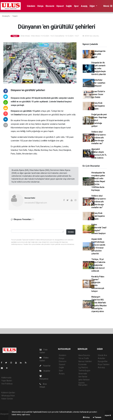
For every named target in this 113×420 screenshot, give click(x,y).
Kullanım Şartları (8, 392)
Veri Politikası (7, 384)
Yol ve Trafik (83, 358)
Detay (87, 417)
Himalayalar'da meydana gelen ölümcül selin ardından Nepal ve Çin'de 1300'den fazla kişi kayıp (98, 181)
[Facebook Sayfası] (2, 363)
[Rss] (27, 363)
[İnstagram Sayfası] (12, 363)
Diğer (92, 6)
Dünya (40, 6)
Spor (76, 6)
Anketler (101, 358)
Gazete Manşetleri (82, 384)
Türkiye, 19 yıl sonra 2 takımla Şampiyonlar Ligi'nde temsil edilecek (98, 265)
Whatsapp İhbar (8, 396)
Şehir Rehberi (84, 380)
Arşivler (46, 371)
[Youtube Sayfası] (17, 363)
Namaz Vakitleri (85, 361)
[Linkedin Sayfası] (22, 363)
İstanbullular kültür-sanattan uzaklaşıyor (98, 83)
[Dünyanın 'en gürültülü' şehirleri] (39, 63)
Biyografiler (103, 361)
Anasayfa (6, 16)
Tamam (98, 417)
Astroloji (101, 367)
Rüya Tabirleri (103, 364)
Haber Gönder (7, 399)
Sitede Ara (102, 355)
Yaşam (15, 16)
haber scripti (5, 417)
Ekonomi (50, 6)
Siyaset (60, 6)
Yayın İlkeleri (6, 381)
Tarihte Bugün (84, 370)
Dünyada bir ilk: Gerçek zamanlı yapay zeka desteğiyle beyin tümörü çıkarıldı (98, 68)
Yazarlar (46, 366)
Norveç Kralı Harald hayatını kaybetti (98, 106)
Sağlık (69, 6)
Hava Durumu (84, 355)
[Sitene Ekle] (8, 368)
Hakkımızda (6, 377)
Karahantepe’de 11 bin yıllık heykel (98, 54)
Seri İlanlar (82, 377)
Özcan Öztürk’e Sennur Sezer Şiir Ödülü (98, 94)
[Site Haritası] (3, 368)
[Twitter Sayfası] (7, 363)
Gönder (71, 232)
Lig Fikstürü (83, 367)
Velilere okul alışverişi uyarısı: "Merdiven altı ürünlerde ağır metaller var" (98, 138)
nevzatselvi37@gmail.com (36, 203)
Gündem (31, 6)
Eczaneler (82, 364)
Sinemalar (82, 373)
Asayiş (84, 6)
